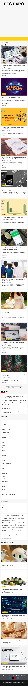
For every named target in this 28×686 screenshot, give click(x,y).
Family (3, 442)
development (13, 520)
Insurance (4, 465)
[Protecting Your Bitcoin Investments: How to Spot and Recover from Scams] (14, 237)
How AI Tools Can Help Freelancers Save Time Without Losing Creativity (12, 397)
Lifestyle (3, 185)
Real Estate (4, 478)
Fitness (3, 450)
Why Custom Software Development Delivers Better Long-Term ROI (14, 403)
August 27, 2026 (10, 592)
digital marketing (7, 522)
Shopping (4, 486)
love (23, 527)
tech (2, 535)
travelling (18, 535)
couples (3, 520)
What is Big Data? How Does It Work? (11, 97)
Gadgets (4, 455)
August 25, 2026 (10, 669)
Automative (4, 421)
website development (6, 538)
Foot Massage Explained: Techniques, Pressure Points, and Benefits (12, 407)
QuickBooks (5, 531)
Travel (3, 491)
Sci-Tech (3, 244)
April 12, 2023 (9, 220)
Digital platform (5, 432)
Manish (4, 68)
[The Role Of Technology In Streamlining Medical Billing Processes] (14, 55)
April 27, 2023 (9, 130)
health (15, 525)
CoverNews (20, 682)
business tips (11, 518)
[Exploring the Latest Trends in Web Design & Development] (14, 332)
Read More (4, 75)
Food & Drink (5, 452)
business (5, 518)
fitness (10, 525)
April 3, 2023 (9, 345)
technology (7, 535)
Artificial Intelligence (21, 515)
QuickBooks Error (12, 531)
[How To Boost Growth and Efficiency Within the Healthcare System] (14, 269)
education (21, 522)
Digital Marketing (6, 429)
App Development (12, 515)
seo (3, 533)
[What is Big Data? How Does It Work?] (14, 87)
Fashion (3, 445)
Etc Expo (14, 4)
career (16, 518)
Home (23, 525)
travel (15, 535)
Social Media (7, 533)
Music (3, 476)
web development (11, 536)
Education (4, 62)
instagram (13, 527)
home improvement (6, 527)
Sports (3, 489)
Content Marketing (21, 518)
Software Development (20, 533)
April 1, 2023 (9, 377)
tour (11, 535)
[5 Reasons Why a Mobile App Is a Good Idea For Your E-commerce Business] (14, 207)
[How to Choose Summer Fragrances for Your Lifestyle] (14, 579)
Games (3, 458)
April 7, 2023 (9, 282)
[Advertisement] (14, 22)
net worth (23, 529)
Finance (3, 447)
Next (20, 387)
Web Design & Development (7, 339)
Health (3, 276)
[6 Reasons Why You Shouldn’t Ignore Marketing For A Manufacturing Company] (14, 117)
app (5, 515)
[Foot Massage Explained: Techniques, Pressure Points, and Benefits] (14, 630)
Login (3, 507)
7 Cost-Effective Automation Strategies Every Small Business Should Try (14, 411)
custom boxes (7, 520)
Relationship (5, 481)
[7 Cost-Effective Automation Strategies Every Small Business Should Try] (14, 656)
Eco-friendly (5, 434)
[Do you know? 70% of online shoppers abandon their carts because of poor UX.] (14, 147)
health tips (20, 525)
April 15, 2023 (9, 160)
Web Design (4, 536)
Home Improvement (6, 463)
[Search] (26, 38)
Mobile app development (13, 529)
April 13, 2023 (9, 190)
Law (3, 468)
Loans (20, 527)
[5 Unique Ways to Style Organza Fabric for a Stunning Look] (14, 300)
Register (4, 505)
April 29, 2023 (9, 68)
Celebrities (4, 427)
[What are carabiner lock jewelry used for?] (14, 178)
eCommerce (15, 522)
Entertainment (5, 440)
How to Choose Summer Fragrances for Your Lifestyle (14, 400)
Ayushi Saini (5, 592)
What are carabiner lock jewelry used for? (12, 189)
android (3, 515)
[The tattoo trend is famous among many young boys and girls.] (14, 363)
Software (13, 533)
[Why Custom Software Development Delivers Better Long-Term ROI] (14, 605)
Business (3, 154)
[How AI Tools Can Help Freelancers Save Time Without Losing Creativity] (14, 553)
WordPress (4, 496)
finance (7, 525)
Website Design (19, 536)
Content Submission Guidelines (9, 510)
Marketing (4, 473)
